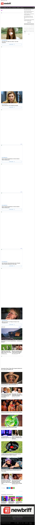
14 (30, 28)
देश (3, 9)
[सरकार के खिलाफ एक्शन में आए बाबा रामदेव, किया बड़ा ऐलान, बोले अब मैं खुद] (4, 498)
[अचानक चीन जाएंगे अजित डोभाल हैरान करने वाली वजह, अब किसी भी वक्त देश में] (11, 498)
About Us (10, 7)
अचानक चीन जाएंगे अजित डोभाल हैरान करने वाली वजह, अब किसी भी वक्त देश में (11, 502)
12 (27, 28)
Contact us (22, 7)
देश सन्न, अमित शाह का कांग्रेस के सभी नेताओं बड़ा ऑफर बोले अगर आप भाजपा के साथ (28, 17)
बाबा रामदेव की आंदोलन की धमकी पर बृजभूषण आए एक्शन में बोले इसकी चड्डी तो (29, 20)
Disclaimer (18, 7)
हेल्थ (7, 7)
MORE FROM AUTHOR (10, 494)
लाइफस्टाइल (4, 7)
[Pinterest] (12, 488)
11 (26, 28)
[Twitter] (10, 488)
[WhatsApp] (14, 488)
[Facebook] (7, 488)
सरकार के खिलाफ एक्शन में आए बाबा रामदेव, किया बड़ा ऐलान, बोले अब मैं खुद (4, 502)
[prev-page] (20, 494)
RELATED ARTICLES (3, 494)
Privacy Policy (14, 7)
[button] (33, 8)
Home (1, 9)
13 (29, 28)
